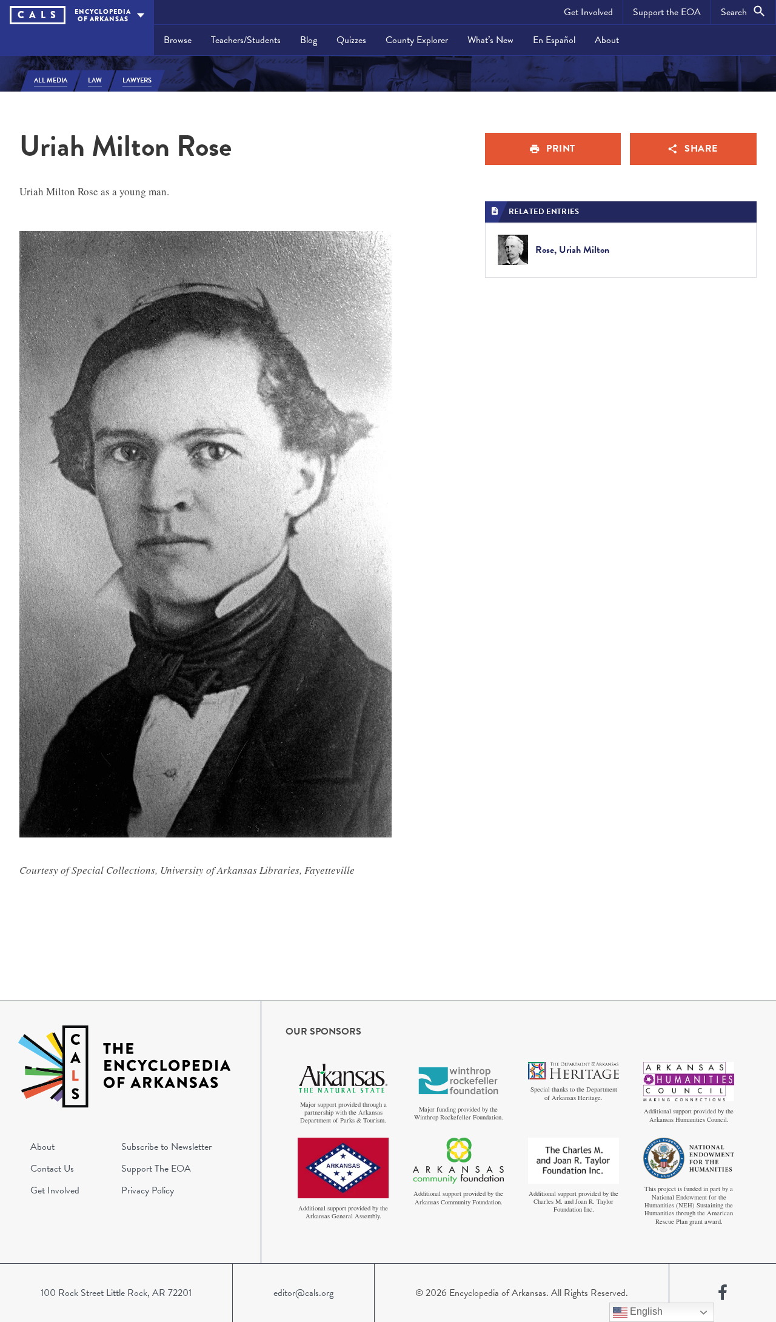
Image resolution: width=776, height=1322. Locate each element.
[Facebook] (722, 1293)
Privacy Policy (147, 1190)
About (607, 40)
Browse (178, 40)
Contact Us (52, 1168)
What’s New (490, 40)
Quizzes (351, 40)
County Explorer (417, 40)
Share (701, 148)
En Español (554, 40)
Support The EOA (156, 1168)
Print (560, 148)
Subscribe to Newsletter (166, 1146)
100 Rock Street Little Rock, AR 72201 (116, 1293)
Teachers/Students (246, 40)
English (645, 1311)
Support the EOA (667, 12)
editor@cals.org (303, 1293)
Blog (308, 40)
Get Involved (588, 12)
